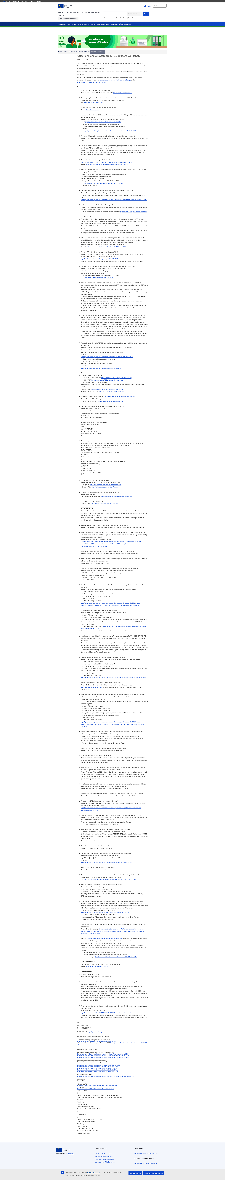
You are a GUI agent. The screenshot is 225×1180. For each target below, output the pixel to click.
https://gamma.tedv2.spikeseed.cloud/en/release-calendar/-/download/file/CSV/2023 (110, 131)
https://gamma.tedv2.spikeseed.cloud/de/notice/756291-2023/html (97, 1066)
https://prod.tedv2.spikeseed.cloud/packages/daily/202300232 (100, 259)
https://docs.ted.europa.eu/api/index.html (111, 391)
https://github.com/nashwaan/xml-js (95, 102)
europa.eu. (71, 1153)
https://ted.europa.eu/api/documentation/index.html (105, 484)
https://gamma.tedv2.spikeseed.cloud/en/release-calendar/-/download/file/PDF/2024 (103, 1057)
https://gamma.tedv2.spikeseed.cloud (97, 966)
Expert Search (132, 18)
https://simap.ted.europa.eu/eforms (92, 687)
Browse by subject (121, 18)
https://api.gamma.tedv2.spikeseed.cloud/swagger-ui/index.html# (97, 1085)
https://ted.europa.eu (92, 110)
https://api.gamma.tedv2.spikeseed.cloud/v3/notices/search (95, 1089)
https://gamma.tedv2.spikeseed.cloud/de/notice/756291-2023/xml (97, 1071)
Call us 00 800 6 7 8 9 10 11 (103, 1153)
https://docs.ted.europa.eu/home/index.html (133, 211)
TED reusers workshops (68, 18)
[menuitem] (60, 52)
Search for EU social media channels (145, 1153)
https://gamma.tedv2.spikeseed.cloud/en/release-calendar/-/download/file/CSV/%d (107, 162)
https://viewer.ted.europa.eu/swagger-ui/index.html (107, 389)
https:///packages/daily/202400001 (99, 277)
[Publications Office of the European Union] (65, 6)
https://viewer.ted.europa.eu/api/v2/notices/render (116, 378)
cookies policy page (93, 1172)
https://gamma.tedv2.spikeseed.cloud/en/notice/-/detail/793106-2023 (116, 957)
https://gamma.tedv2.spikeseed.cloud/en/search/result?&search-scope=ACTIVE (114, 200)
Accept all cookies (135, 1173)
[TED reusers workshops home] (112, 41)
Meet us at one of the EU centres (105, 1162)
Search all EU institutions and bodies (145, 1163)
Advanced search (109, 18)
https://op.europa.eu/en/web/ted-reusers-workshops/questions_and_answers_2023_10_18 (112, 879)
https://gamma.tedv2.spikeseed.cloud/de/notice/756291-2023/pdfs (97, 1070)
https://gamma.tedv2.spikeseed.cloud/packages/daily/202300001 (104, 183)
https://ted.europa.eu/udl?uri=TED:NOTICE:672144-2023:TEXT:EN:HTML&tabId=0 (106, 1013)
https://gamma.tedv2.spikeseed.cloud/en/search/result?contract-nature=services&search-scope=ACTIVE (113, 677)
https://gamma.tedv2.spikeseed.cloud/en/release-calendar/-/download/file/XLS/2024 (103, 1054)
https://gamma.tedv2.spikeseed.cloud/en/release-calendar (103, 122)
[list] (160, 6)
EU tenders (91, 24)
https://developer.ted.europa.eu (122, 93)
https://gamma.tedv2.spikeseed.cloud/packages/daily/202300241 (101, 368)
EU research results (103, 24)
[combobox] (115, 14)
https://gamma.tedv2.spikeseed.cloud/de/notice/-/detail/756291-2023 (98, 1065)
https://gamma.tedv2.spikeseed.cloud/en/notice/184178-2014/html (107, 247)
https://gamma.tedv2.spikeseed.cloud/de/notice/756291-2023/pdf (97, 1068)
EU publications (126, 24)
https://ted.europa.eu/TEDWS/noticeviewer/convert (107, 380)
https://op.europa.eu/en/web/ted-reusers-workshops (115, 80)
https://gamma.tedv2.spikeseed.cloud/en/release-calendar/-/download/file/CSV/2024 (103, 1055)
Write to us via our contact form (104, 1159)
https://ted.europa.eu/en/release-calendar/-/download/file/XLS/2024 (107, 164)
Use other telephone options (103, 1156)
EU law (74, 24)
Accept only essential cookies (153, 1173)
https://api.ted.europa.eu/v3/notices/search (105, 487)
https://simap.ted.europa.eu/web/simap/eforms (91, 82)
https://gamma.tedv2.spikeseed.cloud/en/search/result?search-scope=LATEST (105, 912)
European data (82, 24)
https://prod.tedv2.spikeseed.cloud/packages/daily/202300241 (96, 1041)
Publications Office (64, 24)
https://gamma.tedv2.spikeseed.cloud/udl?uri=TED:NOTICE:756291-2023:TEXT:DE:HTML (105, 1076)
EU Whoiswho (115, 24)
